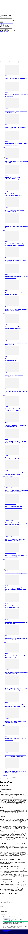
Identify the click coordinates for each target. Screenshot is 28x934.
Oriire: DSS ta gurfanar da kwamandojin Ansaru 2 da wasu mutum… (16, 310)
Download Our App (7, 930)
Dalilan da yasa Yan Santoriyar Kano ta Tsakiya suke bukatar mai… (16, 639)
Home (1, 778)
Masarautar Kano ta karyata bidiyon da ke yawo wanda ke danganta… (16, 392)
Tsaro (4, 230)
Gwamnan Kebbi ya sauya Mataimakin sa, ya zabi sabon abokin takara (16, 194)
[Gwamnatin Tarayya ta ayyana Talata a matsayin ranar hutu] (12, 107)
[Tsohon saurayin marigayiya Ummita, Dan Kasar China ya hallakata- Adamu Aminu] (12, 584)
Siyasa (4, 147)
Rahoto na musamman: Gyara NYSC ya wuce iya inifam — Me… (16, 556)
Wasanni (4, 642)
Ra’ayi (4, 559)
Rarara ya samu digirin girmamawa (15, 458)
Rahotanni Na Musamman (8, 476)
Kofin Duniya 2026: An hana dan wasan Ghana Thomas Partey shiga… (16, 689)
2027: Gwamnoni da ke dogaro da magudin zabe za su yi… (14, 210)
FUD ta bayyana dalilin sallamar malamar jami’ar (14, 375)
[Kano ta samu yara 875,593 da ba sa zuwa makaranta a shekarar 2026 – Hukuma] (12, 355)
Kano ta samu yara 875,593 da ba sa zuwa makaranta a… (15, 359)
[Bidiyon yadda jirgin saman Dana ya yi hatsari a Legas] (12, 735)
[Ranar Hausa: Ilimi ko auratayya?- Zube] (12, 569)
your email (14, 27)
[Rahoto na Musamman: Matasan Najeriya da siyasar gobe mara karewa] (12, 486)
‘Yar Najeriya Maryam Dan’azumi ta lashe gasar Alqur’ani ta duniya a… (15, 327)
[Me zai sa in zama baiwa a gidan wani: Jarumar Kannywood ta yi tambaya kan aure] (12, 421)
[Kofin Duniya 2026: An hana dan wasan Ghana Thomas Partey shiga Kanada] (12, 684)
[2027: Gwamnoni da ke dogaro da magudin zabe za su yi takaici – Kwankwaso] (12, 206)
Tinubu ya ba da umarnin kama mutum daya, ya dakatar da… (16, 79)
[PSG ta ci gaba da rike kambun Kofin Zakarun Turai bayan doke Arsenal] (12, 717)
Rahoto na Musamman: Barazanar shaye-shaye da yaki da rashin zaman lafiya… (16, 523)
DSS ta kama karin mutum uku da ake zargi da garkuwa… (15, 261)
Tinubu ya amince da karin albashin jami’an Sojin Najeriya (15, 293)
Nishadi (4, 395)
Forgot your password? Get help (6, 23)
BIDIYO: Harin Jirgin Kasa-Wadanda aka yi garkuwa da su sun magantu (15, 755)
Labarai (4, 64)
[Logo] (4, 62)
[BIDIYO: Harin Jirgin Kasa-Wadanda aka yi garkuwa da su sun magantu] (12, 751)
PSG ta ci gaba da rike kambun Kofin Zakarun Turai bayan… (15, 721)
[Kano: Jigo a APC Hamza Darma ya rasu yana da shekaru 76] (12, 91)
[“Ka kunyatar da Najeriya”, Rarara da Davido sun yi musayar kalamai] (12, 437)
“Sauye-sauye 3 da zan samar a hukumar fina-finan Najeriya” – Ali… (16, 473)
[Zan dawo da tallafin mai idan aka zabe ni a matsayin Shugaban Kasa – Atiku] (12, 157)
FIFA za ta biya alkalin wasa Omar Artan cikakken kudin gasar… (16, 672)
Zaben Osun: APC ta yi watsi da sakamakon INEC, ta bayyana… (14, 178)
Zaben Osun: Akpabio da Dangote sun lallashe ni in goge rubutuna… (15, 409)
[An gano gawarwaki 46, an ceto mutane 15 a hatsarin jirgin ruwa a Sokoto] (12, 140)
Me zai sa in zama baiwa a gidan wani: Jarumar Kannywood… (15, 426)
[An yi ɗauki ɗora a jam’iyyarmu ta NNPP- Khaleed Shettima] (12, 602)
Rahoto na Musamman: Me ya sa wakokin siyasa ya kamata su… (14, 507)
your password (15, 20)
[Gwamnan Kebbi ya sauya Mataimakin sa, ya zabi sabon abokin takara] (12, 190)
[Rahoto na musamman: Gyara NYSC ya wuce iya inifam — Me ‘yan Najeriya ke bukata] (12, 551)
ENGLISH (5, 775)
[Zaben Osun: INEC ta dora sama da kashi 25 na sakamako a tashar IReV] (12, 222)
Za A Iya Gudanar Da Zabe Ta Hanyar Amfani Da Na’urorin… (15, 772)
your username (15, 19)
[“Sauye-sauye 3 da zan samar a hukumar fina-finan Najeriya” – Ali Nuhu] (12, 469)
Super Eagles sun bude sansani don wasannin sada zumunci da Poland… (15, 705)
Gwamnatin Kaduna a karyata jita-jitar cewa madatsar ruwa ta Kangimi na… (16, 128)
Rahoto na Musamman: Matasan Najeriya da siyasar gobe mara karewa (16, 491)
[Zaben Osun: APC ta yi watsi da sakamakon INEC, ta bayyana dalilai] (12, 173)
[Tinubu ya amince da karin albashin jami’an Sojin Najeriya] (12, 289)
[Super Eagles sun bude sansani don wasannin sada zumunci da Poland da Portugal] (12, 701)
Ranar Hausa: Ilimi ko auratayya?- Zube (16, 573)
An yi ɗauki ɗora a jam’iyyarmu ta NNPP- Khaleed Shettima (14, 606)
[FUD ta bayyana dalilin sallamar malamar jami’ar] (12, 371)
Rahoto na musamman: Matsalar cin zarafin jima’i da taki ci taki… (15, 540)
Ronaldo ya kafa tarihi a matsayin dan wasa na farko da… (15, 656)
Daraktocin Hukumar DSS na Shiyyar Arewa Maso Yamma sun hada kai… (15, 244)
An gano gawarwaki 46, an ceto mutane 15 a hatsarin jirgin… (16, 144)
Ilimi (3, 313)
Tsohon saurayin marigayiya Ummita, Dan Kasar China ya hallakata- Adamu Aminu (15, 589)
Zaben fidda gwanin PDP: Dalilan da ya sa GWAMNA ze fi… (16, 622)
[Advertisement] (14, 47)
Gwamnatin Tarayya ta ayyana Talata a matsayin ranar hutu (16, 111)
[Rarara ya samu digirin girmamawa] (12, 454)
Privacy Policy (3, 24)
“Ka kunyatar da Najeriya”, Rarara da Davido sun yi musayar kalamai (15, 442)
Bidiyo (4, 725)
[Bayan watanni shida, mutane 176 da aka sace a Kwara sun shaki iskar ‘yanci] (12, 272)
